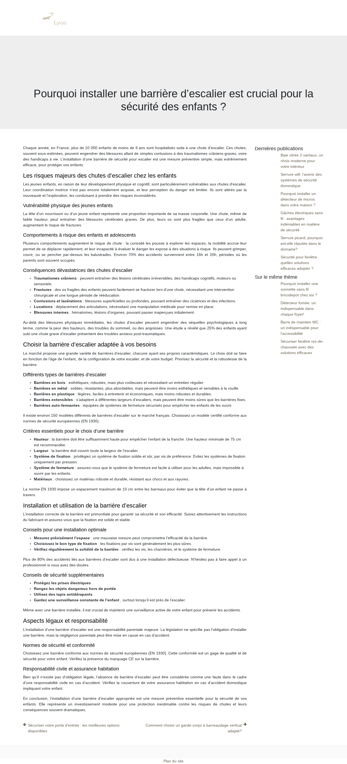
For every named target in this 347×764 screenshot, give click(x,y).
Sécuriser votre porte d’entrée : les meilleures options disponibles (74, 728)
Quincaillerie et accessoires (218, 17)
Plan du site (173, 761)
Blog (315, 17)
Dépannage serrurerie (124, 17)
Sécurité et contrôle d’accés (276, 17)
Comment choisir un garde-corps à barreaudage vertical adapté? (194, 728)
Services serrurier (169, 17)
